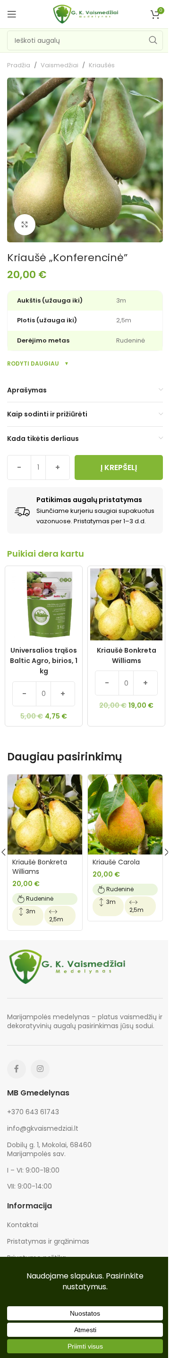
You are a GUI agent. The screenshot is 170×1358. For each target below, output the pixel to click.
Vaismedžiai (59, 65)
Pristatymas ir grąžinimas (48, 1241)
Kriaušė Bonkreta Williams (126, 655)
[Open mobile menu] (11, 14)
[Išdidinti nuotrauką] (24, 224)
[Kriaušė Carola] (125, 815)
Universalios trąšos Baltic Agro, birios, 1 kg (43, 661)
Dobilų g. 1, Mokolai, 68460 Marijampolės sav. (49, 1149)
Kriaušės (102, 65)
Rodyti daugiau (33, 363)
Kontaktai (22, 1225)
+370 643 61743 (33, 1112)
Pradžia (18, 65)
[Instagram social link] (40, 1069)
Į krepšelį (119, 467)
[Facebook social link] (16, 1069)
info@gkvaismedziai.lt (42, 1128)
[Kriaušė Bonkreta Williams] (45, 815)
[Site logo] (85, 13)
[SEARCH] (153, 40)
